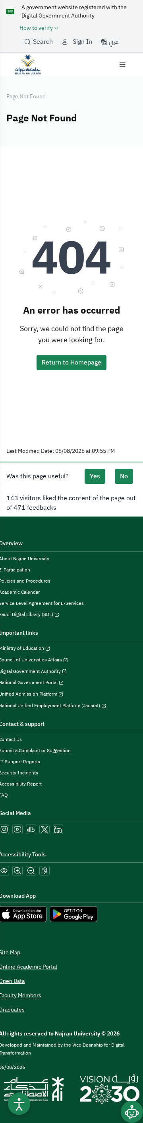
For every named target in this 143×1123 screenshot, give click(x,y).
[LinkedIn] (58, 829)
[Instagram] (4, 829)
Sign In (82, 42)
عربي (113, 42)
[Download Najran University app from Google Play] (73, 913)
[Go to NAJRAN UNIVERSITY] (28, 64)
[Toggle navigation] (122, 64)
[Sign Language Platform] (44, 871)
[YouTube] (17, 829)
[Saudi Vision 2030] (109, 1089)
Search (43, 42)
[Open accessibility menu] (19, 1104)
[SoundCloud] (31, 829)
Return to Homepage (71, 362)
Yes (95, 476)
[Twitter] (44, 829)
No (124, 476)
